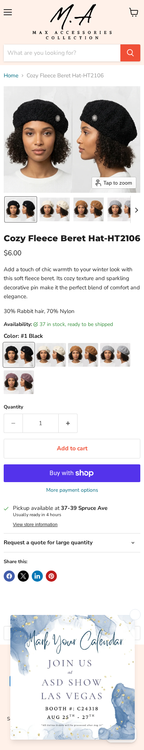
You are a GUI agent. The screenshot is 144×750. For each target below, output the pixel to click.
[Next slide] (136, 209)
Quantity (13, 407)
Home (11, 76)
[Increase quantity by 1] (68, 423)
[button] (21, 209)
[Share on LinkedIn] (37, 576)
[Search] (130, 52)
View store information (35, 524)
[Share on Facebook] (9, 576)
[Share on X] (23, 576)
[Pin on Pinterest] (51, 576)
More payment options (72, 490)
